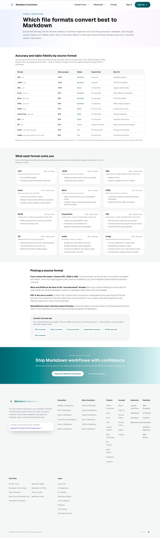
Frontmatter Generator (17, 501)
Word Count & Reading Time (19, 496)
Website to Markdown (66, 405)
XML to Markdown (88, 429)
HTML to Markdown (89, 405)
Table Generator (15, 492)
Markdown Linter (38, 496)
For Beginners (63, 488)
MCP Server (145, 436)
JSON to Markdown (89, 424)
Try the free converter (96, 374)
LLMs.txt (109, 462)
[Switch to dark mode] (148, 532)
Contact (121, 435)
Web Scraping (146, 406)
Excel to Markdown (65, 424)
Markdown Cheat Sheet (17, 488)
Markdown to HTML (39, 488)
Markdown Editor (38, 484)
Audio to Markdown (89, 415)
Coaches (146, 418)
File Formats (62, 509)
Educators (147, 422)
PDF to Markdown (64, 410)
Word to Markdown (65, 415)
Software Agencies (146, 428)
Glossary (61, 505)
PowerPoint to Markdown (67, 420)
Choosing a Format (65, 513)
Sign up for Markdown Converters (68, 374)
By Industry (62, 492)
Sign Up (121, 410)
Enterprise (110, 457)
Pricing (113, 4)
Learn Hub (61, 484)
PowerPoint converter (92, 329)
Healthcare (135, 413)
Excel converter (73, 329)
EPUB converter (111, 329)
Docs (108, 418)
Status (120, 430)
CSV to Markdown (88, 420)
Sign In (129, 4)
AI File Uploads (63, 501)
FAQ (107, 422)
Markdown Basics (64, 496)
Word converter (56, 329)
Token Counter (37, 492)
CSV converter (40, 335)
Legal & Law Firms (135, 406)
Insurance (134, 418)
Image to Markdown (89, 410)
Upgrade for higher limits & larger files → (26, 428)
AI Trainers (147, 413)
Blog (108, 413)
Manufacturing (135, 422)
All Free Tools (14, 484)
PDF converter (40, 329)
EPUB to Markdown (65, 429)
